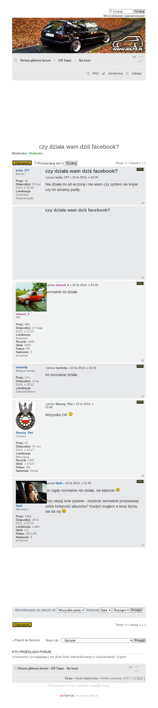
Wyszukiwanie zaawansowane (124, 16)
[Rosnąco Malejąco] (128, 610)
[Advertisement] (79, 110)
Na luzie (85, 60)
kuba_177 (62, 177)
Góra (143, 203)
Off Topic (64, 60)
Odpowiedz (19, 162)
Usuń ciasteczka (86, 678)
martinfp (61, 367)
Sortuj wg (92, 610)
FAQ (95, 73)
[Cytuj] (140, 169)
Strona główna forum (35, 60)
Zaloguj (136, 73)
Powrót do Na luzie (27, 640)
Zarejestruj (115, 73)
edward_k (62, 285)
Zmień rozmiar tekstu (141, 59)
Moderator (36, 153)
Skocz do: (52, 640)
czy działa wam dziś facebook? (79, 146)
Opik (59, 483)
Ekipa (68, 678)
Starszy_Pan (64, 404)
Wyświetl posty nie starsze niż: (36, 610)
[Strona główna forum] (79, 28)
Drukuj (134, 59)
